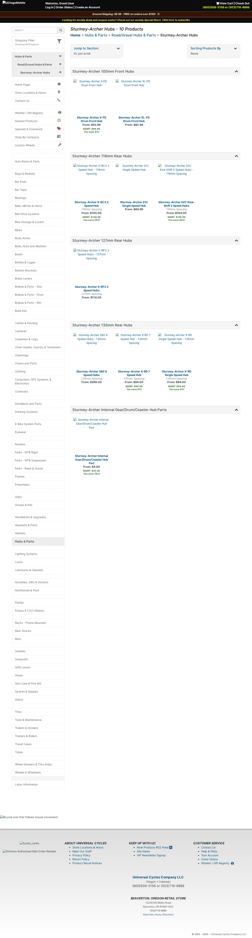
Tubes (19, 752)
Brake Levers (23, 278)
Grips (18, 496)
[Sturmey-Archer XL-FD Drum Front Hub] (134, 97)
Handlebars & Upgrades (30, 517)
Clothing (20, 371)
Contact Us (22, 100)
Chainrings (22, 355)
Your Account (209, 855)
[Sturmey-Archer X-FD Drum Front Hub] (91, 97)
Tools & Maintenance (28, 719)
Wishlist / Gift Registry (29, 113)
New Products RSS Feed (153, 847)
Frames (19, 476)
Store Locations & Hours (30, 92)
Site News (143, 851)
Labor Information (26, 784)
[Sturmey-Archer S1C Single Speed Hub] (134, 182)
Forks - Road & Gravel (29, 468)
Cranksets (21, 391)
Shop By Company (27, 137)
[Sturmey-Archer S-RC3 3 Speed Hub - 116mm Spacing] (91, 182)
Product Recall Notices (87, 863)
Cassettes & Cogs (26, 339)
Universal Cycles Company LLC (158, 877)
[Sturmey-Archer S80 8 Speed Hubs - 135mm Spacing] (91, 351)
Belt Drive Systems (27, 214)
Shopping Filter (24, 40)
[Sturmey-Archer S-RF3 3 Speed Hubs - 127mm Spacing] (91, 266)
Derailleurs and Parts (28, 403)
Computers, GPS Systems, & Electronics (33, 381)
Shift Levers (22, 667)
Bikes (18, 230)
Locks (19, 562)
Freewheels (22, 484)
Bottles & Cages (25, 262)
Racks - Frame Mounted (30, 622)
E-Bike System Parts (28, 424)
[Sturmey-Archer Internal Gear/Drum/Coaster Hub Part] (91, 436)
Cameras (20, 331)
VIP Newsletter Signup (151, 855)
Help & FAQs (209, 851)
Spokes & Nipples (26, 691)
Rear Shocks (23, 630)
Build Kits (21, 310)
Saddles (20, 651)
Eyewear (20, 432)
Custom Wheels (25, 145)
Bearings (20, 197)
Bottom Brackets (25, 270)
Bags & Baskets (25, 173)
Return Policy (80, 859)
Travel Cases (23, 744)
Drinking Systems (26, 411)
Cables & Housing (26, 323)
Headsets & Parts (26, 525)
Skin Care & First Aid (28, 683)
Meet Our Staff (82, 851)
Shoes (19, 675)
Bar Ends (20, 181)
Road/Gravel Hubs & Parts (134, 35)
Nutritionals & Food (27, 590)
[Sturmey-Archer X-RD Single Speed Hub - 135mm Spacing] (176, 351)
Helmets (20, 533)
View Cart (226, 3)
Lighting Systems (26, 554)
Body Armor (22, 238)
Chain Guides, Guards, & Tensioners (38, 347)
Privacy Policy (81, 855)
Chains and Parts (26, 363)
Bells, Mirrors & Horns (28, 205)
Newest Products (26, 121)
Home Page (22, 84)
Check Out (242, 3)
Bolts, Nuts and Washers (30, 246)
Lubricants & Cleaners (29, 570)
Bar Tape (21, 189)
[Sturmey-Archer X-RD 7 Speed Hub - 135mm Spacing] (134, 351)
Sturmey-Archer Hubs (179, 35)
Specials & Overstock (29, 129)
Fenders (20, 444)
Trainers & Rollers (26, 736)
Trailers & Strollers (26, 728)
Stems (19, 699)
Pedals (19, 602)
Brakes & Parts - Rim (28, 302)
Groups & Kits (23, 505)
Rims (18, 639)
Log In (49, 7)
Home (75, 35)
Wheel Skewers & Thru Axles (33, 764)
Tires (18, 711)
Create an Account (87, 7)
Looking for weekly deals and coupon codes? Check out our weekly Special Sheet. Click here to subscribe (126, 20)
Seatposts (21, 659)
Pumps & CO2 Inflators (29, 610)
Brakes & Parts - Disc (28, 286)
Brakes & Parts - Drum (29, 294)
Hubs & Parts (24, 541)
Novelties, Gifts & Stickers (31, 582)
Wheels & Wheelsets (28, 772)
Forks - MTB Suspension (30, 460)
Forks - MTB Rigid (26, 452)
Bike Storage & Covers (29, 222)
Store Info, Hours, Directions (158, 914)
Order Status (64, 7)
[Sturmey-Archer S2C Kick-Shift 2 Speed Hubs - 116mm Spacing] (176, 182)
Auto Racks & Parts (27, 161)
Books (19, 254)
